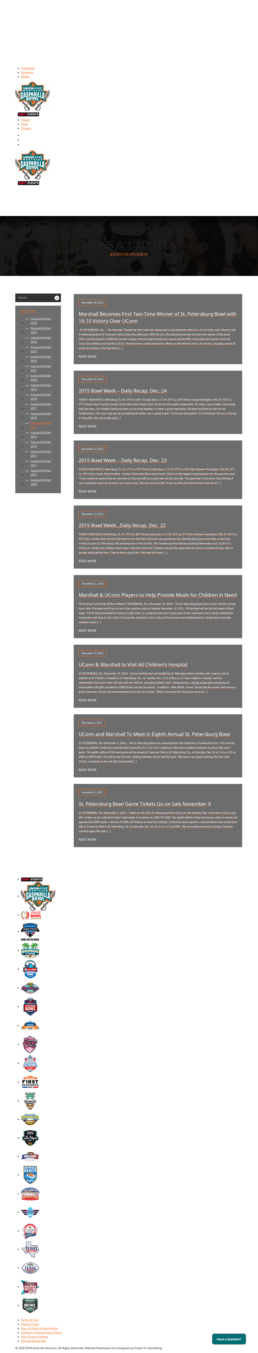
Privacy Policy (30, 1324)
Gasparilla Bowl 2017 (41, 406)
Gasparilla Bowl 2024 (41, 340)
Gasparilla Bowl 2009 (41, 482)
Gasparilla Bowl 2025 (41, 330)
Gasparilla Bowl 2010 (41, 473)
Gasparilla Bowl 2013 (41, 444)
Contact (26, 128)
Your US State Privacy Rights (39, 1328)
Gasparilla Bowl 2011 (41, 463)
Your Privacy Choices (34, 1337)
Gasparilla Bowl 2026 (41, 321)
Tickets (25, 120)
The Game (27, 68)
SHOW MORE (158, 857)
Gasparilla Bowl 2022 (41, 359)
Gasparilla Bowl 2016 (41, 416)
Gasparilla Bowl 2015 (41, 425)
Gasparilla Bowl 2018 (41, 397)
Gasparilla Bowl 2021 (41, 368)
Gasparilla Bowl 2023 (41, 349)
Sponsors (27, 72)
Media (25, 77)
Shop (24, 124)
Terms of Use (29, 1320)
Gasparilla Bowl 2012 (41, 454)
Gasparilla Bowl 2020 (41, 378)
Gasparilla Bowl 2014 (41, 435)
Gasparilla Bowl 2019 (41, 387)
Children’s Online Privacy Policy (41, 1333)
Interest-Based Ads (33, 1341)
